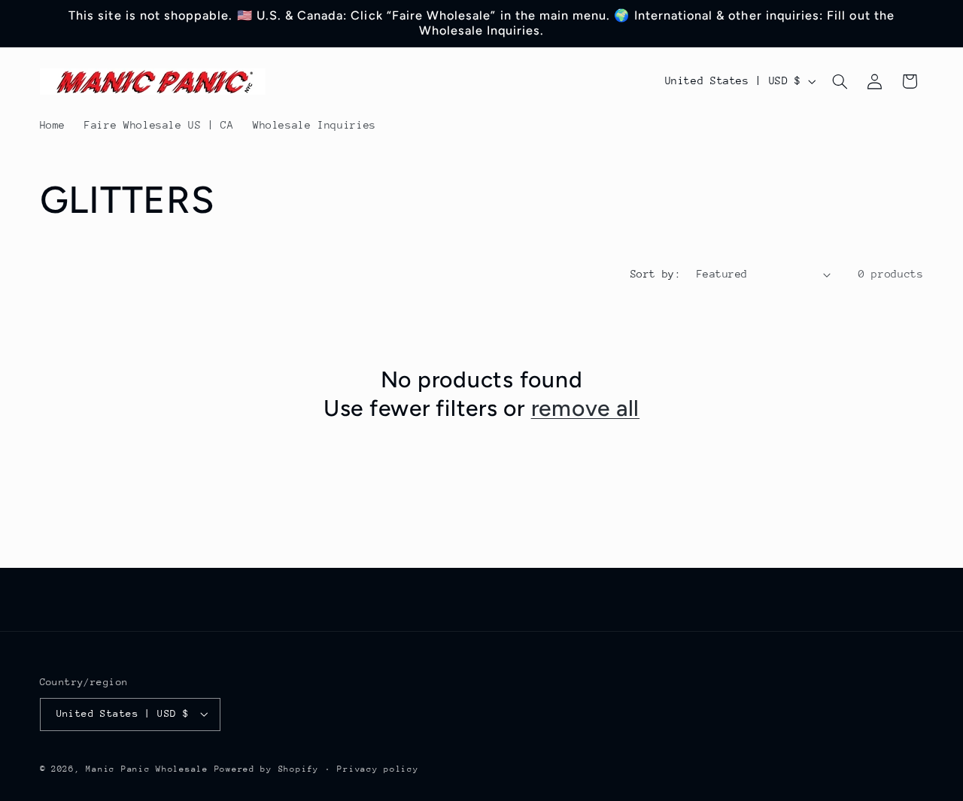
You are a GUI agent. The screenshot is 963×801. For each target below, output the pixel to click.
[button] (839, 81)
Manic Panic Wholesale (147, 769)
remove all (585, 408)
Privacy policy (377, 769)
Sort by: (655, 274)
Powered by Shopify (266, 769)
